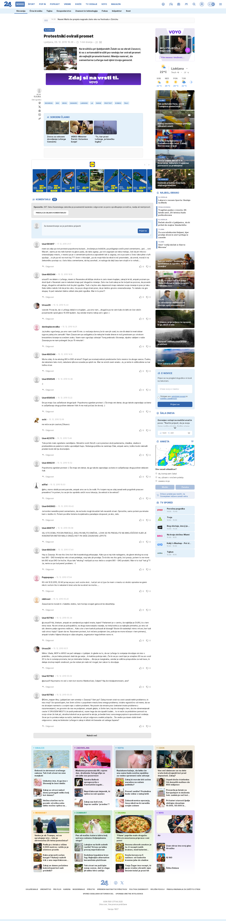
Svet (128, 11)
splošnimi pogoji (179, 396)
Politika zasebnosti (138, 889)
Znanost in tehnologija (86, 11)
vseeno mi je (164, 481)
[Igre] (171, 4)
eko (57, 103)
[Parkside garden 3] (54, 180)
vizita (120, 748)
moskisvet (41, 813)
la (92, 103)
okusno (121, 813)
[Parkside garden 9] (140, 180)
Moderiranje (79, 889)
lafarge (84, 103)
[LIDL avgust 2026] (92, 164)
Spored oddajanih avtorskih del (98, 894)
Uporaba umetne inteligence (129, 894)
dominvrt (81, 813)
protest (108, 103)
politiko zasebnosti (168, 398)
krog (64, 103)
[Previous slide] (145, 165)
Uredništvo (45, 889)
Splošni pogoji (157, 889)
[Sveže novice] (46, 20)
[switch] (211, 4)
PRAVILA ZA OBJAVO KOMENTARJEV (51, 213)
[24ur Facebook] (116, 883)
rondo (118, 103)
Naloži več (92, 735)
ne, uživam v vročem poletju (170, 477)
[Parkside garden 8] (125, 180)
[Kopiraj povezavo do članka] (40, 119)
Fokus (105, 11)
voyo (161, 813)
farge (98, 103)
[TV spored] (179, 4)
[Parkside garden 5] (82, 180)
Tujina (49, 11)
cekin (161, 748)
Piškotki (91, 889)
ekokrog (49, 103)
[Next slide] (149, 165)
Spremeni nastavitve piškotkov (112, 889)
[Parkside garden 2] (39, 180)
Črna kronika (36, 11)
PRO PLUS (57, 889)
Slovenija (20, 11)
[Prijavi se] (202, 4)
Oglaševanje (32, 889)
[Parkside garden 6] (97, 180)
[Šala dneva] (188, 433)
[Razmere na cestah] (186, 4)
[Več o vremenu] (190, 82)
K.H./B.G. (37, 96)
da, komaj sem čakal (167, 473)
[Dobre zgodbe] (163, 4)
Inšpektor (117, 11)
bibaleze (39, 748)
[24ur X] (122, 883)
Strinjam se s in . (174, 397)
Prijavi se (143, 231)
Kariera (66, 889)
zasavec (73, 103)
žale (126, 103)
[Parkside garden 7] (111, 180)
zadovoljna (82, 748)
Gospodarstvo (63, 11)
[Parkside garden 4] (68, 180)
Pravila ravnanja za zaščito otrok (183, 889)
